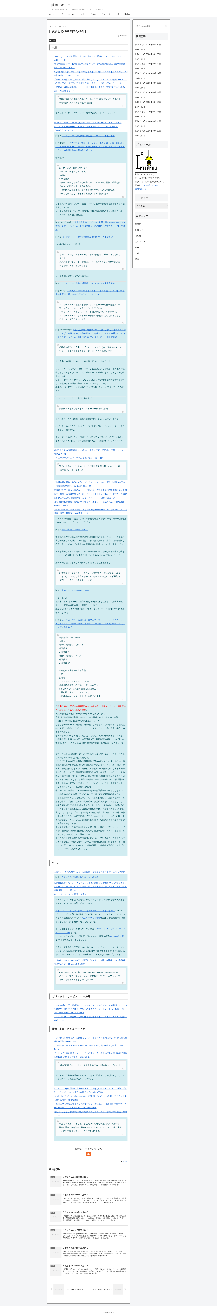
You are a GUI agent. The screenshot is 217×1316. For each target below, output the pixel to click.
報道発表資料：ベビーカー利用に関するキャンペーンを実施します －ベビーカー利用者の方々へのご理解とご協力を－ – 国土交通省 (90, 226)
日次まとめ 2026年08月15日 (148, 131)
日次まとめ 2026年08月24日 (148, 44)
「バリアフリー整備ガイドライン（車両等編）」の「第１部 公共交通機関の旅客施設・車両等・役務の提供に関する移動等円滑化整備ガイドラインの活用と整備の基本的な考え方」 (90, 146)
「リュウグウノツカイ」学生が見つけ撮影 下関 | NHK (78, 458)
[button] (166, 26)
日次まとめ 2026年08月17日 (148, 112)
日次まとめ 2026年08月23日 (148, 54)
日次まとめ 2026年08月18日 (148, 102)
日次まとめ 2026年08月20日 (148, 83)
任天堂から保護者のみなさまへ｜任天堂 (80, 877)
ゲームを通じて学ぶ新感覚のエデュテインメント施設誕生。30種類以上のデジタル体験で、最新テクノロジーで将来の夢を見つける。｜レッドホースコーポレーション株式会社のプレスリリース (90, 1009)
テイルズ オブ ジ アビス (90, 918)
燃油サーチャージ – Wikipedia (75, 590)
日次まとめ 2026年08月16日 (148, 121)
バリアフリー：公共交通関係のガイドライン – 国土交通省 (88, 136)
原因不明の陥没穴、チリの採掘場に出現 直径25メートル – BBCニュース (87, 122)
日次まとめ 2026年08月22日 (148, 64)
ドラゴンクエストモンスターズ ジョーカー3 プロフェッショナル (85, 911)
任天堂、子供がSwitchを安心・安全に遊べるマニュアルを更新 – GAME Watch (89, 872)
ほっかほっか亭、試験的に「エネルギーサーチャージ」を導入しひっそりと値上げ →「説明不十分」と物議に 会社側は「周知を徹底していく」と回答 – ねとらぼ (90, 623)
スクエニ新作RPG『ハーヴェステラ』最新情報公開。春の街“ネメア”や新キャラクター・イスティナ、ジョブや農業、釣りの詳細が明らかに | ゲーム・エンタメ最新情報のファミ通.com (90, 886)
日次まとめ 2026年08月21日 (148, 73)
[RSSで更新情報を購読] (88, 1154)
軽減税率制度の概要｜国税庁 (75, 529)
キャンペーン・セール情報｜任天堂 (70, 894)
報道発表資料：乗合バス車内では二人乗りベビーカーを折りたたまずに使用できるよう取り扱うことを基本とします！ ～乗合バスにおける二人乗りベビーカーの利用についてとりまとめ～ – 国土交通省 (90, 333)
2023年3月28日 (117, 936)
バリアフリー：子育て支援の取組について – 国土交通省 (87, 237)
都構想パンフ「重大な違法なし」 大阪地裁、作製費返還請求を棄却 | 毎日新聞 (90, 490)
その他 (53, 41)
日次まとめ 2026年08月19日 (148, 92)
